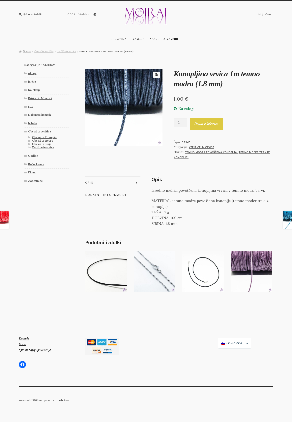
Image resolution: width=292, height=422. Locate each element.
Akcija (32, 73)
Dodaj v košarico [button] (106, 271)
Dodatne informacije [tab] (106, 195)
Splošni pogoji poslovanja (35, 350)
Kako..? (138, 38)
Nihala (32, 123)
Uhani (32, 172)
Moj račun (264, 14)
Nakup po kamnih (164, 38)
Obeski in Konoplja (44, 137)
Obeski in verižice (43, 51)
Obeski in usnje (41, 144)
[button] (156, 75)
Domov (27, 51)
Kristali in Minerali (40, 98)
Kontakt (24, 338)
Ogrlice (33, 155)
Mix (30, 106)
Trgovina (119, 38)
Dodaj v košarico (206, 124)
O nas (22, 344)
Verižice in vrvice (66, 51)
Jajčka (32, 81)
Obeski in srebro (42, 140)
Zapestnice (35, 180)
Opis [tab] (89, 182)
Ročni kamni (36, 164)
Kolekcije (34, 89)
